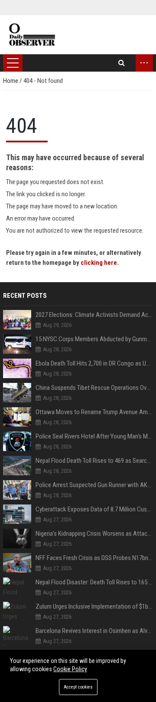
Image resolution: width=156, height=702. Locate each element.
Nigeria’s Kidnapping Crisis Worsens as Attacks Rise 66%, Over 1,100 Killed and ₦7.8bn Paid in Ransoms (94, 533)
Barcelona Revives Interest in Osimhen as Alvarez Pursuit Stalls (94, 631)
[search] (121, 63)
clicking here (99, 263)
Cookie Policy (70, 669)
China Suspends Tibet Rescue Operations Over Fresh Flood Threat (94, 388)
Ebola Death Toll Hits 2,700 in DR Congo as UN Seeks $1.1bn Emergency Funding (94, 363)
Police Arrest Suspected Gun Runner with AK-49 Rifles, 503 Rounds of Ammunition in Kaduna (94, 485)
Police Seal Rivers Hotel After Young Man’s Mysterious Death (94, 436)
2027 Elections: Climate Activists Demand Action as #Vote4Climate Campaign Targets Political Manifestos (94, 315)
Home (11, 81)
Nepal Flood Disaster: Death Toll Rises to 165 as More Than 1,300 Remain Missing (94, 582)
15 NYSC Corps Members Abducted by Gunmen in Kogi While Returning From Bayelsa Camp (94, 339)
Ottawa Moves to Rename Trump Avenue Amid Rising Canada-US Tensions (94, 412)
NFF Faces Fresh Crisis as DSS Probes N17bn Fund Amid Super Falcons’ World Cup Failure (94, 558)
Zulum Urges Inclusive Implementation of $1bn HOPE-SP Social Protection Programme (94, 606)
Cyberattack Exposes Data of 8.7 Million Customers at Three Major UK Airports (94, 509)
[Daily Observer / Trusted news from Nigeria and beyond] (33, 35)
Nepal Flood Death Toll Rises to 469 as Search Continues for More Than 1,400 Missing (94, 461)
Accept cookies (78, 687)
